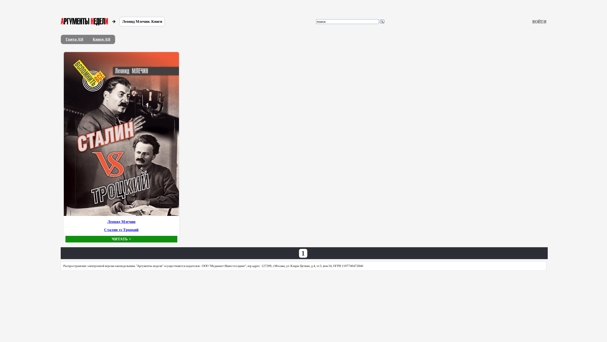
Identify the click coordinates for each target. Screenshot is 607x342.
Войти (539, 21)
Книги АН (101, 39)
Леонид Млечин (121, 222)
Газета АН (74, 39)
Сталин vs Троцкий (121, 230)
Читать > (121, 239)
